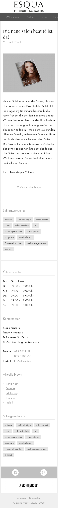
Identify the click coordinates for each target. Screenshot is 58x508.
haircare (8, 219)
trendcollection (25, 237)
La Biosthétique (24, 219)
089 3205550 (22, 356)
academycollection (13, 231)
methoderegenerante (37, 243)
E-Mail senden (22, 361)
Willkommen (13, 17)
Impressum (22, 498)
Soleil (9, 402)
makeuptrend (33, 231)
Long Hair (12, 383)
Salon (30, 17)
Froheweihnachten (13, 243)
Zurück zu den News (29, 187)
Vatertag (11, 388)
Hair (36, 225)
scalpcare (9, 237)
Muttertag (12, 393)
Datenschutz (35, 498)
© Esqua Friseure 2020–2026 (29, 502)
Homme (10, 398)
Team (43, 17)
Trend (7, 225)
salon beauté (42, 219)
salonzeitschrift (22, 225)
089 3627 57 (22, 351)
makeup (8, 249)
